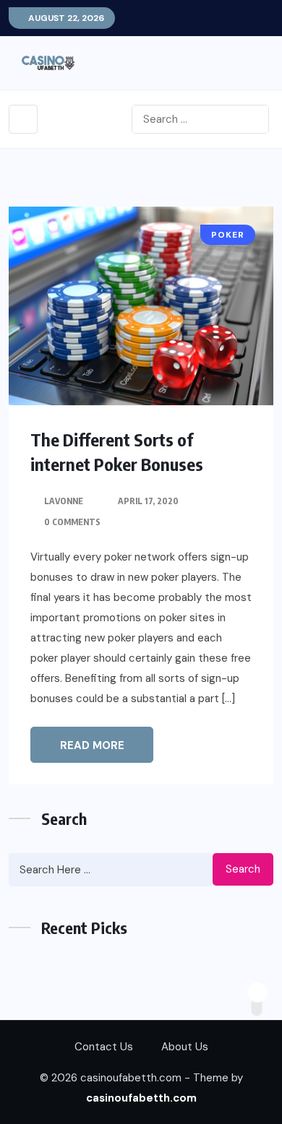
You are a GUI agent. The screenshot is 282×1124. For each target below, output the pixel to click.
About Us (184, 1046)
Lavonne (63, 501)
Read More (92, 745)
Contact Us (103, 1046)
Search (243, 869)
